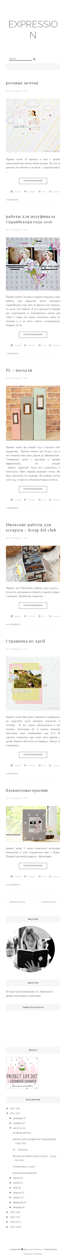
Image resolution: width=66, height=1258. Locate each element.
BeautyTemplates (34, 1249)
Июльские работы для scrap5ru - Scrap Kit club (31, 527)
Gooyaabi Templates (32, 1253)
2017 (12, 1108)
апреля (17, 1192)
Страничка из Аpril (25, 641)
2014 (12, 1217)
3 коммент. (12, 508)
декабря (17, 1118)
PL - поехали (19, 370)
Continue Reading (33, 180)
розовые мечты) (22, 82)
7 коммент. (12, 354)
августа (17, 1128)
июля (16, 1178)
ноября (17, 1123)
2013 (12, 1222)
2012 (12, 1227)
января (17, 1207)
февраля (18, 1202)
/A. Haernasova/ (15, 91)
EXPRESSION (33, 30)
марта (16, 1197)
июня (16, 1183)
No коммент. (13, 624)
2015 (12, 1212)
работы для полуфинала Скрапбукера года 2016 (30, 219)
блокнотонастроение (27, 790)
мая (15, 1188)
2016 (12, 1113)
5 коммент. (12, 200)
